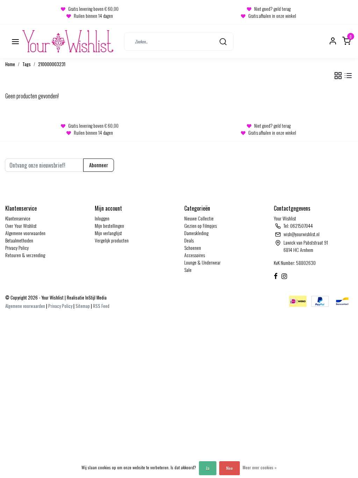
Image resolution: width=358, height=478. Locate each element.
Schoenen (192, 247)
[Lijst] (348, 75)
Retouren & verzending (25, 255)
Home (10, 64)
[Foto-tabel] (338, 75)
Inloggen (102, 218)
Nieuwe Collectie (199, 218)
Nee (229, 468)
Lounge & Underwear (202, 262)
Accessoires (194, 255)
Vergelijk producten (112, 240)
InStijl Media (95, 297)
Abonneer (98, 165)
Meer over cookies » (260, 467)
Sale (188, 269)
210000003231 (51, 64)
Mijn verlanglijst (108, 233)
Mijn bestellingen (109, 225)
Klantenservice (17, 218)
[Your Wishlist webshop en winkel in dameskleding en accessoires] (67, 41)
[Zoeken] (223, 41)
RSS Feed (101, 306)
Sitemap (83, 306)
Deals (189, 240)
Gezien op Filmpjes (200, 225)
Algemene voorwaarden (25, 233)
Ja (207, 468)
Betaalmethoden (19, 240)
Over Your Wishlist (21, 225)
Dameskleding (196, 233)
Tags (26, 64)
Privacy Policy (17, 247)
